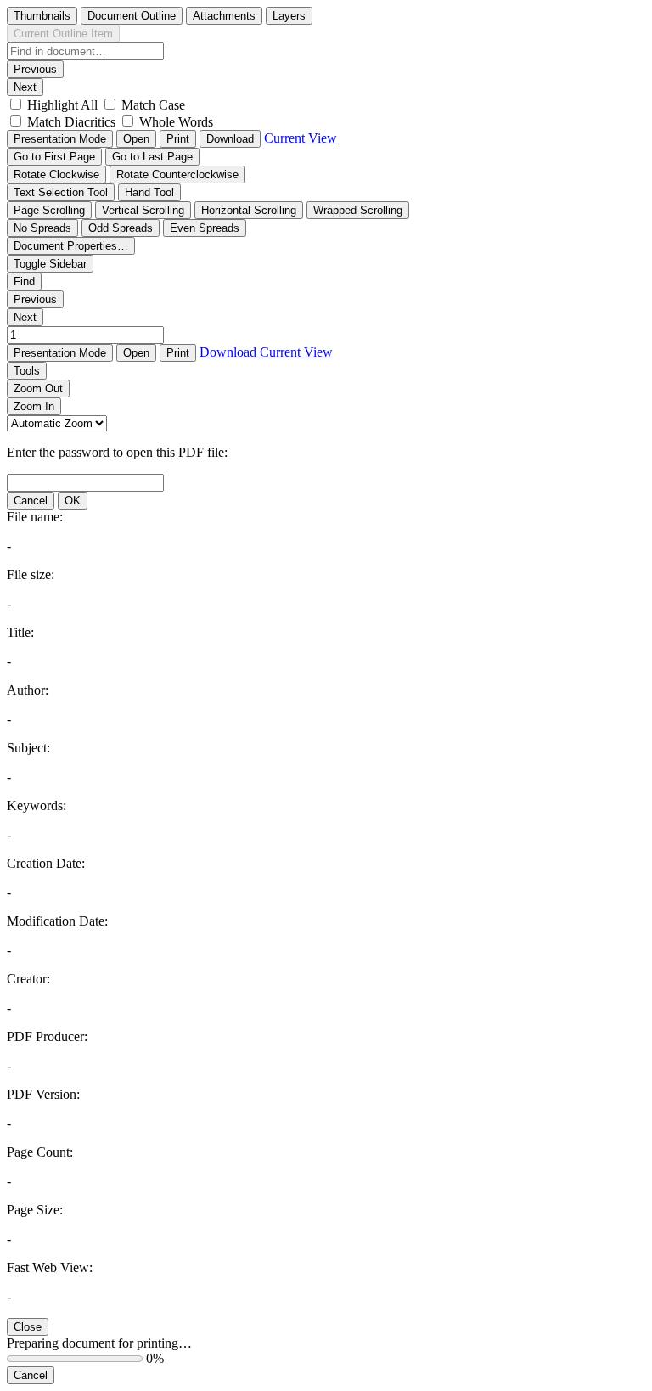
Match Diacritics (71, 122)
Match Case (153, 105)
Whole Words (176, 122)
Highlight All (62, 105)
